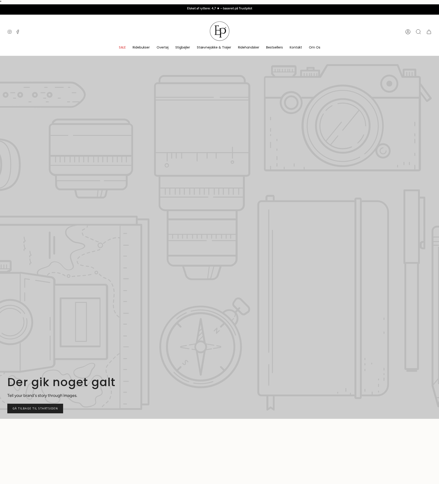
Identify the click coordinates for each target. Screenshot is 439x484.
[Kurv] (429, 32)
